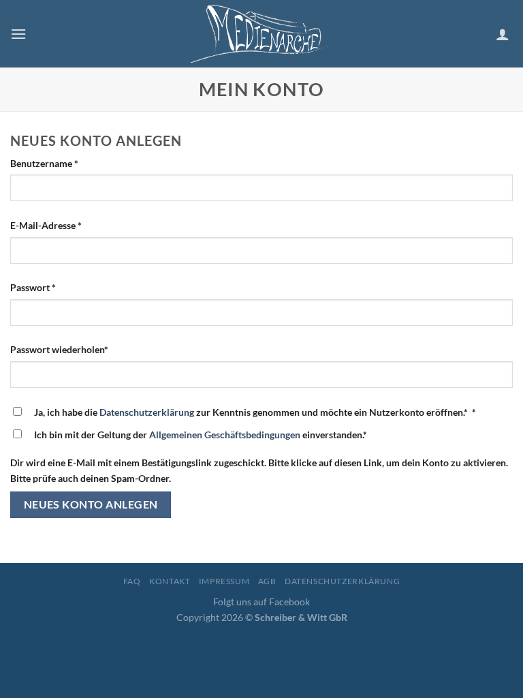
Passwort (33, 287)
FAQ (132, 581)
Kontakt (169, 581)
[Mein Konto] (504, 34)
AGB (267, 581)
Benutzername (44, 163)
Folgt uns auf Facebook (261, 601)
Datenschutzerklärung (146, 412)
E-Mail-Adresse (46, 225)
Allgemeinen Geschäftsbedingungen (224, 434)
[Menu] (18, 33)
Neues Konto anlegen (91, 504)
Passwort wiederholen (59, 349)
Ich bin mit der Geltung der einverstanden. (200, 434)
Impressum (224, 581)
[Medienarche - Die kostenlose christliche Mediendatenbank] (261, 33)
